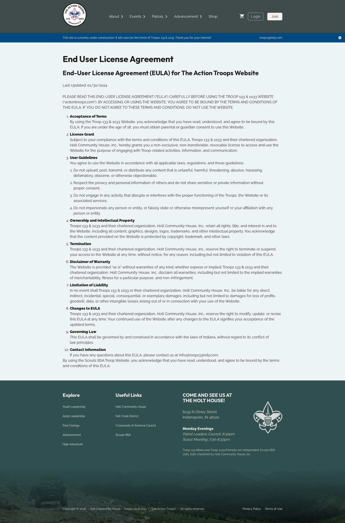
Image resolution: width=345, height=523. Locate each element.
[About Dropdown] (122, 16)
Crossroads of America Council (136, 425)
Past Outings (71, 425)
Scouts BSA (123, 434)
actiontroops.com (79, 102)
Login (256, 16)
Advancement (72, 434)
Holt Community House (131, 406)
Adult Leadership (74, 416)
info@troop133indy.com (198, 355)
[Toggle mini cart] (242, 16)
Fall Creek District (127, 416)
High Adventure (73, 444)
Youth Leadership (74, 406)
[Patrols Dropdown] (166, 16)
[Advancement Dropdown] (201, 16)
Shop (213, 16)
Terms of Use (273, 508)
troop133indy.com (271, 37)
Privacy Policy (252, 508)
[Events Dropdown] (144, 16)
